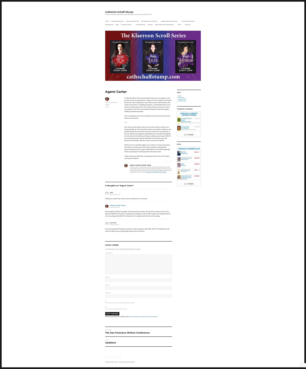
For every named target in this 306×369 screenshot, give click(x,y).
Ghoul (182, 164)
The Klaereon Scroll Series (149, 21)
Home (107, 21)
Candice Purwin (185, 159)
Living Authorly (140, 24)
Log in (179, 96)
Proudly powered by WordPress (127, 362)
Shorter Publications (188, 21)
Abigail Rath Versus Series (169, 21)
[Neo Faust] (178, 153)
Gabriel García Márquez (186, 121)
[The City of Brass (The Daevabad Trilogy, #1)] (178, 128)
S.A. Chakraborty (185, 128)
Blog (117, 24)
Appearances (109, 24)
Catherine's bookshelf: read (189, 148)
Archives (187, 24)
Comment (108, 253)
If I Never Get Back (185, 170)
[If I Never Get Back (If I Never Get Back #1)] (178, 171)
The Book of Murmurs (186, 158)
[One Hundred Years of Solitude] (178, 120)
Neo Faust (183, 152)
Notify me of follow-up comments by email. (120, 302)
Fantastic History (126, 24)
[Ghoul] (178, 165)
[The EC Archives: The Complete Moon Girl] (178, 177)
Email (107, 285)
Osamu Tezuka (185, 153)
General (107, 106)
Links (179, 24)
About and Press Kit (132, 21)
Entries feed (181, 97)
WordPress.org (182, 101)
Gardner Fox (184, 178)
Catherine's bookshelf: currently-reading (189, 114)
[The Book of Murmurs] (178, 159)
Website (108, 292)
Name (107, 277)
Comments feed (182, 99)
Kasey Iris (184, 165)
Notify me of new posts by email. (116, 309)
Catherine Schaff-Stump (119, 12)
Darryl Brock (184, 171)
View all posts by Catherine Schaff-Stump (155, 172)
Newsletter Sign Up (117, 21)
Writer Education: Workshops (164, 24)
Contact (150, 24)
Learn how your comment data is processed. (144, 316)
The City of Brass (185, 126)
